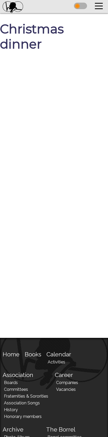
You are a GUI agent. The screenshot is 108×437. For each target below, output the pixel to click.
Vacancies (66, 389)
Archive (13, 429)
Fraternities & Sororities (26, 396)
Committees (16, 389)
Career (64, 375)
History (11, 409)
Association (18, 375)
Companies (67, 382)
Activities (56, 362)
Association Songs (22, 402)
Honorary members (23, 416)
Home (11, 354)
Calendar (58, 354)
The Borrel (60, 429)
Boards (11, 382)
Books (33, 354)
